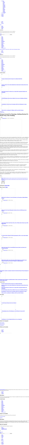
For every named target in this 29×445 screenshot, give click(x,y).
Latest (2, 21)
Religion (3, 45)
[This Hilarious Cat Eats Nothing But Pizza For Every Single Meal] (15, 315)
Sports (2, 42)
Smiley (4, 7)
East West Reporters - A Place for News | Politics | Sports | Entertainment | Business (10, 49)
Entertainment (3, 41)
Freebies (4, 6)
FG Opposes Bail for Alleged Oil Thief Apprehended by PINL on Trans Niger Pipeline (15, 235)
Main (3, 1)
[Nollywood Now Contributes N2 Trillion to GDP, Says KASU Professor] (15, 107)
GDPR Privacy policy (4, 428)
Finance (2, 44)
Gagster (4, 2)
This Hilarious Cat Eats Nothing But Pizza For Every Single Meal (12, 319)
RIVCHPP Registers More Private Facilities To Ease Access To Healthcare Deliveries (14, 98)
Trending (3, 23)
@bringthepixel (2, 325)
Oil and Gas (3, 43)
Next (2, 111)
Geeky (4, 10)
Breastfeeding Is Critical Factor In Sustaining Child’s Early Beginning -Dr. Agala (14, 104)
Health (2, 28)
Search (11, 34)
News (2, 36)
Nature (2, 47)
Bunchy (4, 11)
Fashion (4, 5)
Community (4, 12)
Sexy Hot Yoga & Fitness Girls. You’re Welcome (9, 302)
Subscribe (1, 417)
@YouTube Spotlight (2, 416)
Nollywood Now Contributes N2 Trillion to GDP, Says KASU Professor (12, 110)
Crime (2, 37)
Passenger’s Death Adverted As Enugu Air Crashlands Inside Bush (12, 78)
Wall (3, 8)
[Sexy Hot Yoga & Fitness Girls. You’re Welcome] (15, 299)
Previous (1, 111)
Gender (2, 46)
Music (3, 4)
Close (0, 432)
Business (3, 27)
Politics (2, 26)
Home (2, 38)
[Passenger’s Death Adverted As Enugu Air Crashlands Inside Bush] (15, 76)
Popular (2, 51)
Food (3, 3)
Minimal (4, 9)
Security (2, 39)
